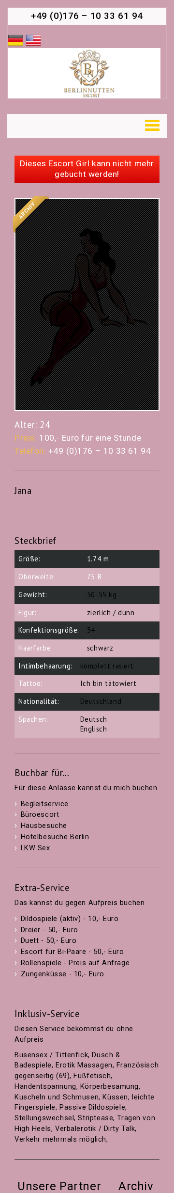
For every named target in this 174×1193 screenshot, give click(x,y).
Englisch (93, 728)
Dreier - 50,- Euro (49, 930)
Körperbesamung (109, 1086)
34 (91, 630)
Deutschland (100, 701)
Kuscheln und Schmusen (56, 1097)
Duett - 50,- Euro (49, 941)
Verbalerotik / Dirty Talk (95, 1129)
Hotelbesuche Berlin (55, 837)
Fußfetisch (92, 1076)
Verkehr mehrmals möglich (60, 1139)
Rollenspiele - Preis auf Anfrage (75, 963)
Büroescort (40, 815)
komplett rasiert (107, 665)
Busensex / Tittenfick (51, 1055)
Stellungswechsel (44, 1118)
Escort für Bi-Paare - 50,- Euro (72, 952)
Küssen (115, 1097)
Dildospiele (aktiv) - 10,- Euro (70, 919)
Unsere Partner (59, 1186)
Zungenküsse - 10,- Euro (62, 974)
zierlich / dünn (111, 612)
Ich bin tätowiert (108, 683)
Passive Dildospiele (92, 1107)
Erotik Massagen (84, 1065)
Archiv (135, 1186)
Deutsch (93, 719)
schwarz (100, 647)
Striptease (95, 1118)
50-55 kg (102, 594)
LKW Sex (35, 848)
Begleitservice (45, 804)
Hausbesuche (44, 826)
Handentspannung (45, 1086)
